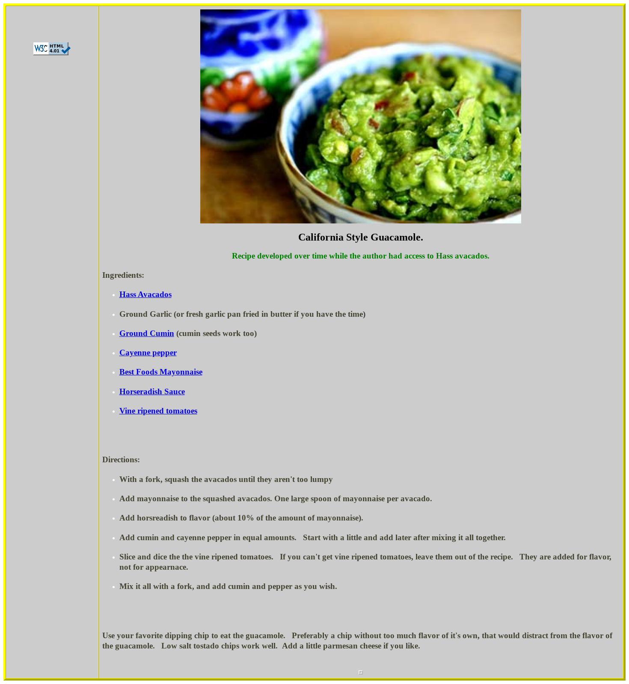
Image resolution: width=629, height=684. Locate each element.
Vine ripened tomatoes (158, 410)
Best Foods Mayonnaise (160, 371)
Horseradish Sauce (152, 391)
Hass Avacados (145, 294)
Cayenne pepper (148, 352)
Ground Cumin (146, 333)
